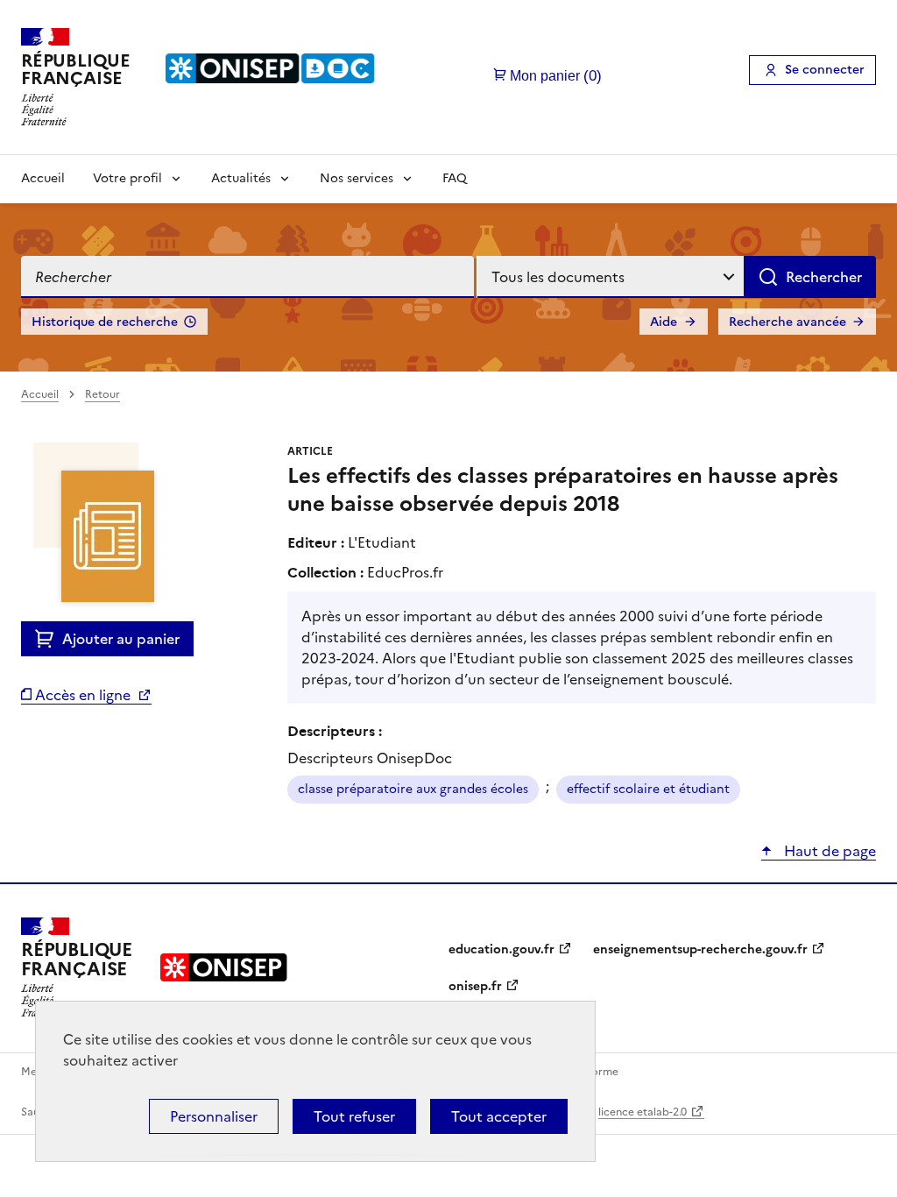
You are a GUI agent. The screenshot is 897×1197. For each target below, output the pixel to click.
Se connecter (825, 69)
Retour (102, 394)
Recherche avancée (787, 322)
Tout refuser (354, 1116)
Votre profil (127, 178)
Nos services (356, 178)
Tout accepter (499, 1116)
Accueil (43, 178)
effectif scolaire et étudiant (648, 789)
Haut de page (828, 850)
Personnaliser (214, 1116)
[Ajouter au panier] (48, 638)
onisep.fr (475, 986)
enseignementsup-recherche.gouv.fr (700, 949)
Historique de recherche (105, 322)
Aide (663, 322)
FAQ (454, 178)
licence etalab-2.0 (642, 1112)
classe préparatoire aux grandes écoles (413, 789)
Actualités (241, 178)
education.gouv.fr (501, 949)
